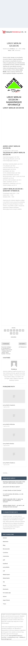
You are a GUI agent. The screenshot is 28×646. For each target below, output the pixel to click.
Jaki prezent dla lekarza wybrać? (11, 486)
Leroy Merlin (6, 567)
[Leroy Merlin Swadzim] (14, 396)
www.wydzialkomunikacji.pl (15, 635)
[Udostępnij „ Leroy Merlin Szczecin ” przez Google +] (11, 330)
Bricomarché (6, 549)
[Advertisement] (14, 14)
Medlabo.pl (22, 637)
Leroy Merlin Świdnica (9, 462)
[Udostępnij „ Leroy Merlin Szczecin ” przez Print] (17, 333)
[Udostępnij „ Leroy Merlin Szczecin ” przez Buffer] (23, 330)
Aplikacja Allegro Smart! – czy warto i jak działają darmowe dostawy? (13, 506)
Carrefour (5, 552)
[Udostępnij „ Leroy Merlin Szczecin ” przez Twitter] (8, 330)
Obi (4, 582)
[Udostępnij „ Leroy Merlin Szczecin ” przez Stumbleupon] (11, 333)
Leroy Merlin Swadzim (9, 405)
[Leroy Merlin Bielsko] (14, 434)
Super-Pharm (6, 600)
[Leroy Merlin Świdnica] (14, 454)
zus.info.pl (3, 637)
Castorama (6, 556)
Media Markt (6, 578)
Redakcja (12, 48)
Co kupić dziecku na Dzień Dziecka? (12, 490)
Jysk (4, 560)
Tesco (4, 603)
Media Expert (6, 574)
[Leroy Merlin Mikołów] (14, 415)
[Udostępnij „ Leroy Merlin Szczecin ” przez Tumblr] (14, 330)
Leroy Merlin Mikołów (9, 424)
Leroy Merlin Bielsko (8, 443)
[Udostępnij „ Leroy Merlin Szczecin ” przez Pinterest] (17, 330)
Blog (4, 545)
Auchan (5, 538)
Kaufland (5, 563)
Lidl (4, 571)
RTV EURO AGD (7, 592)
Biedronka (5, 541)
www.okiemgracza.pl (6, 639)
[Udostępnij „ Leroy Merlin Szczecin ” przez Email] (14, 333)
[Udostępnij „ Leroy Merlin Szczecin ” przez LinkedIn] (20, 330)
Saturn (4, 596)
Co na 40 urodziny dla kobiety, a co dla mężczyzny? (13, 494)
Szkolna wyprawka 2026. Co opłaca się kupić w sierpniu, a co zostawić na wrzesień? (13, 500)
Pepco (4, 585)
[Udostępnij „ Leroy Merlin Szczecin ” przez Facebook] (5, 330)
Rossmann (5, 589)
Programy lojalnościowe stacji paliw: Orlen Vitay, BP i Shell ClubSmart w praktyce (14, 482)
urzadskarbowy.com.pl (12, 637)
